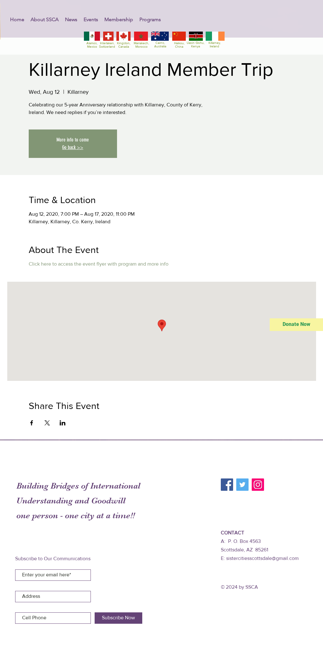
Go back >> (72, 147)
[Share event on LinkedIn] (63, 422)
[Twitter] (242, 484)
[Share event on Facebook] (32, 422)
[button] (44, 19)
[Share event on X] (47, 422)
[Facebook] (227, 484)
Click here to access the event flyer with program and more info (98, 264)
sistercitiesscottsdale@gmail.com (262, 558)
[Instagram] (258, 484)
